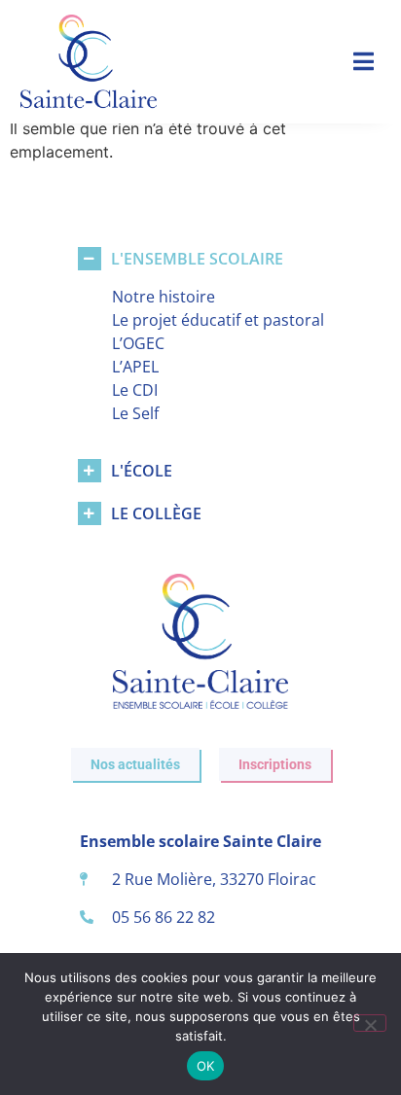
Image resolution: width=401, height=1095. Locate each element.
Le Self (135, 413)
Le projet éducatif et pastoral (218, 320)
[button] (363, 62)
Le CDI (135, 390)
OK (206, 1066)
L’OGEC (138, 343)
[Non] (369, 1023)
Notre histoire (163, 296)
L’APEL (135, 366)
